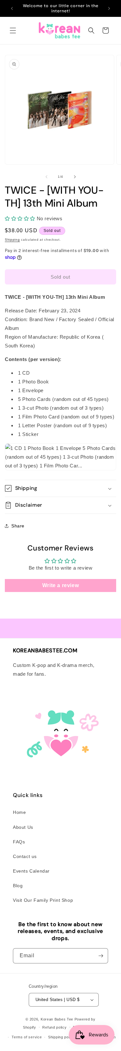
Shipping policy (61, 1037)
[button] (13, 30)
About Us (23, 827)
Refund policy (54, 1027)
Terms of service (27, 1037)
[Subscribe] (101, 955)
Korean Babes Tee (57, 1019)
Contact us (25, 856)
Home (19, 812)
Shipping (12, 239)
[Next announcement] (109, 8)
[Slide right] (75, 177)
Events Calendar (31, 871)
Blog (18, 885)
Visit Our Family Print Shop (43, 900)
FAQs (19, 841)
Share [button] (18, 525)
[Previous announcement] (12, 8)
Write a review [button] (60, 585)
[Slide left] (46, 177)
